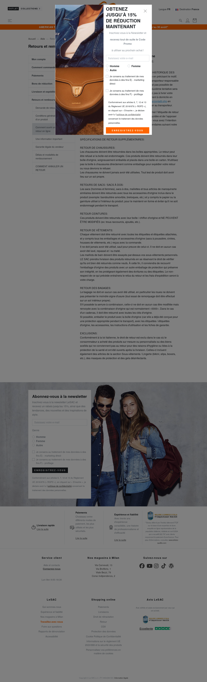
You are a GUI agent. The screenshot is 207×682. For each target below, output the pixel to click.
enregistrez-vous (127, 130)
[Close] (145, 11)
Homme (114, 66)
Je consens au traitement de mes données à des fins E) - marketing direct (127, 80)
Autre (113, 70)
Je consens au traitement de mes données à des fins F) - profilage (127, 92)
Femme (136, 66)
